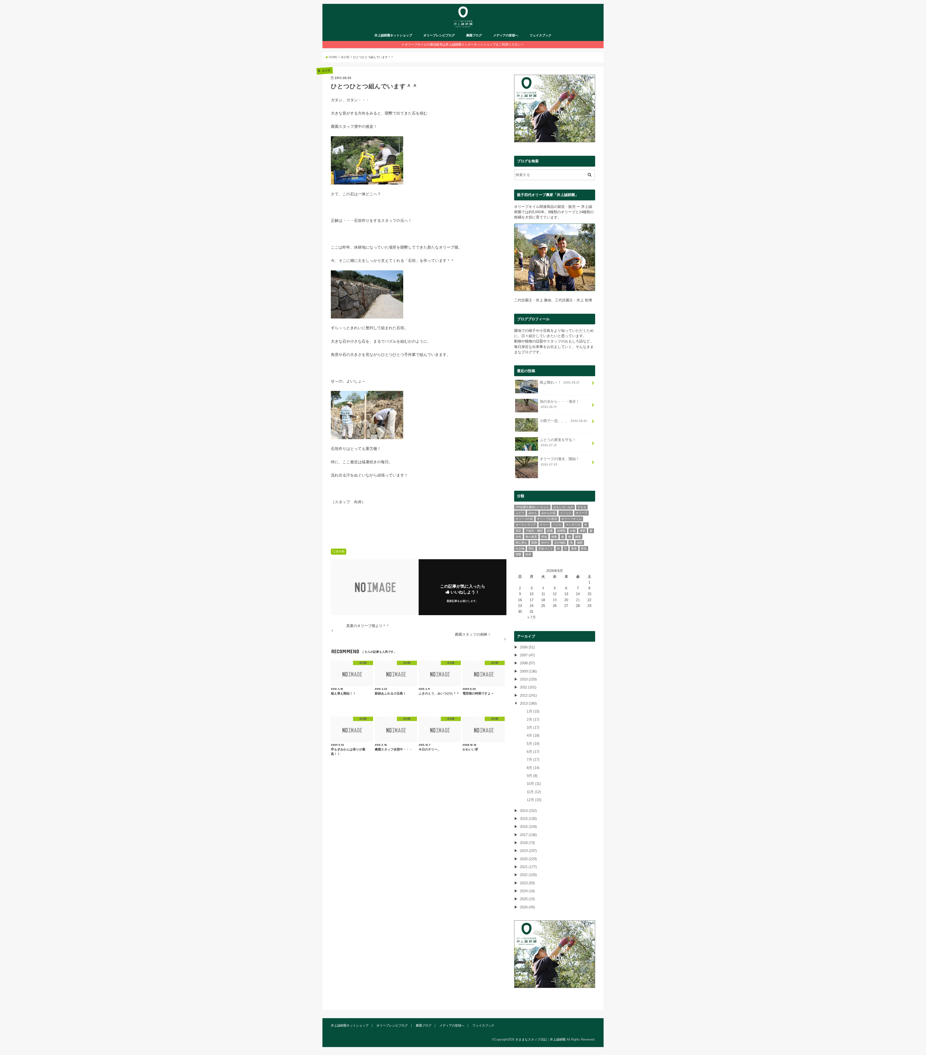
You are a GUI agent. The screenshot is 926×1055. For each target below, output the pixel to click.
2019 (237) (528, 851)
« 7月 (531, 617)
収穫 (550, 530)
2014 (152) (528, 811)
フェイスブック (541, 35)
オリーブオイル (571, 519)
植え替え (521, 542)
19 (555, 600)
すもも (582, 507)
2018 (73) (527, 843)
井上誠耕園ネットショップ (393, 35)
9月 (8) (532, 776)
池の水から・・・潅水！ (559, 404)
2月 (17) (533, 719)
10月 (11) (534, 784)
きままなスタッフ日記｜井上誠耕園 (540, 1039)
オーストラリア (526, 524)
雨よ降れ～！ (559, 382)
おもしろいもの (563, 507)
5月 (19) (533, 744)
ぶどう (520, 513)
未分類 (340, 551)
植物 (534, 542)
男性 (531, 548)
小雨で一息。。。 (563, 421)
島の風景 (531, 536)
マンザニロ (573, 524)
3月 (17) (533, 727)
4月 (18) (533, 735)
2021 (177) (528, 867)
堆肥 (583, 530)
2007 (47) (527, 655)
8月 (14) (533, 768)
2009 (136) (528, 671)
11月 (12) (534, 792)
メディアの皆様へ (505, 35)
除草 (528, 554)
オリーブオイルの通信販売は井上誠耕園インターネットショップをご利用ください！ (464, 44)
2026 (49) (527, 907)
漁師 (580, 542)
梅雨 (578, 536)
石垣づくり (545, 548)
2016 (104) (528, 827)
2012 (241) (528, 695)
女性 (518, 536)
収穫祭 (561, 530)
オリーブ (581, 513)
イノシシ (566, 513)
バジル (557, 524)
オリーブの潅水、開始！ (559, 461)
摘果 (554, 536)
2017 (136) (528, 835)
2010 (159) (528, 679)
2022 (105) (528, 875)
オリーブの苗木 (547, 519)
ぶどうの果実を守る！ (558, 442)
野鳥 (584, 548)
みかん (532, 513)
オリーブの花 (524, 519)
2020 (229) (528, 859)
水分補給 (560, 542)
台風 (573, 530)
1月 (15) (533, 711)
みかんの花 (548, 513)
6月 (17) (533, 752)
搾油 (544, 536)
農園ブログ (474, 35)
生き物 (520, 548)
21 (578, 600)
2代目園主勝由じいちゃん (532, 507)
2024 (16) (527, 891)
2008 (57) (527, 663)
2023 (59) (527, 883)
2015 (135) (528, 819)
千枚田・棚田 (534, 530)
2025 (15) (527, 899)
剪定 (518, 530)
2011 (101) (528, 687)
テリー (544, 524)
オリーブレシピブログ (439, 35)
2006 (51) (527, 647)
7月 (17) (533, 760)
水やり (545, 542)
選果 (574, 548)
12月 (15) (534, 800)
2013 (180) (528, 703)
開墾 (518, 554)
